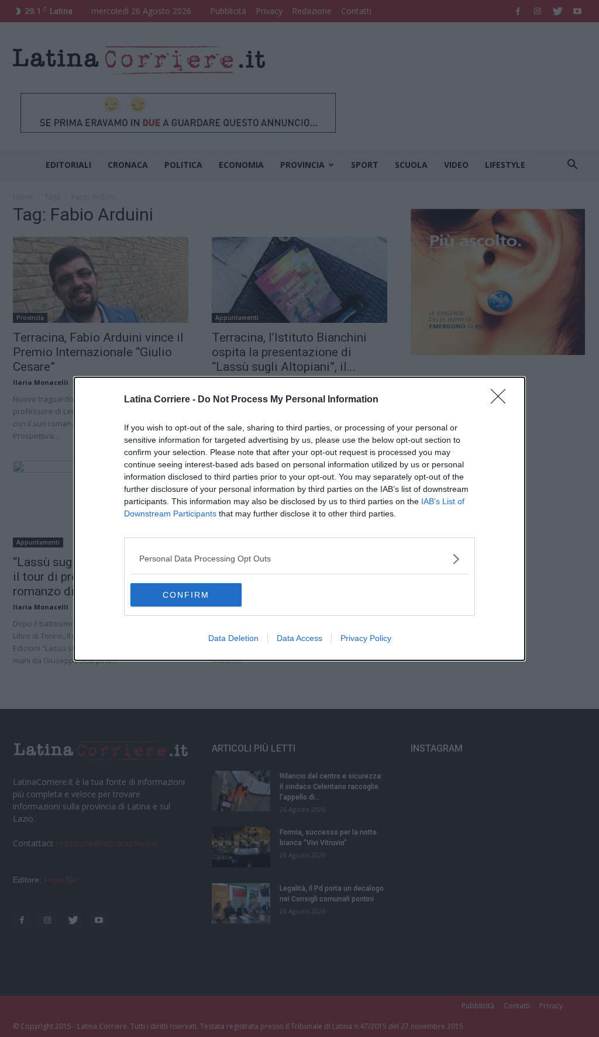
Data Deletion (233, 638)
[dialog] (299, 518)
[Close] (502, 400)
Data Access (299, 638)
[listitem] (299, 559)
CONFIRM (186, 595)
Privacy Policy (365, 638)
